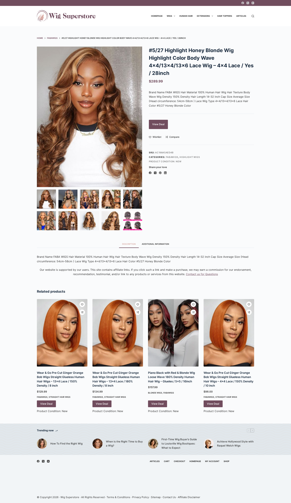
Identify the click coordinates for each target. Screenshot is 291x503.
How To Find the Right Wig (66, 443)
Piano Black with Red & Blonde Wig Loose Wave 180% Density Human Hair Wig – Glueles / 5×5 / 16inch (171, 377)
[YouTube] (253, 3)
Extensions (203, 16)
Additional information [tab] (155, 244)
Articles (241, 16)
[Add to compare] (82, 312)
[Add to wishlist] (82, 304)
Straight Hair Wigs (59, 397)
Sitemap (156, 497)
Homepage (157, 16)
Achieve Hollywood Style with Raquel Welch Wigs (235, 443)
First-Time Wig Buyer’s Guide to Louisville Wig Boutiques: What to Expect (179, 443)
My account (212, 461)
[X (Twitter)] (248, 3)
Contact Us (169, 497)
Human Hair (186, 16)
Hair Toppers (224, 16)
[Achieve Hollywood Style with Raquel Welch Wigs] (209, 444)
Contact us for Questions (202, 274)
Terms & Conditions (118, 497)
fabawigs (172, 157)
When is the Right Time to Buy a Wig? (124, 443)
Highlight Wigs (190, 157)
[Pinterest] (160, 173)
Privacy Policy (140, 497)
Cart (167, 461)
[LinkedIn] (165, 173)
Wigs (169, 16)
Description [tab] (129, 244)
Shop (226, 461)
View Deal (158, 124)
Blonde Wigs (155, 393)
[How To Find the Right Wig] (42, 444)
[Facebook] (242, 3)
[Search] (253, 16)
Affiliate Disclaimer (189, 497)
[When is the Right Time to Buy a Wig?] (97, 444)
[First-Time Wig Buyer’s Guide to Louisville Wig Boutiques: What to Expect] (153, 444)
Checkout (179, 461)
